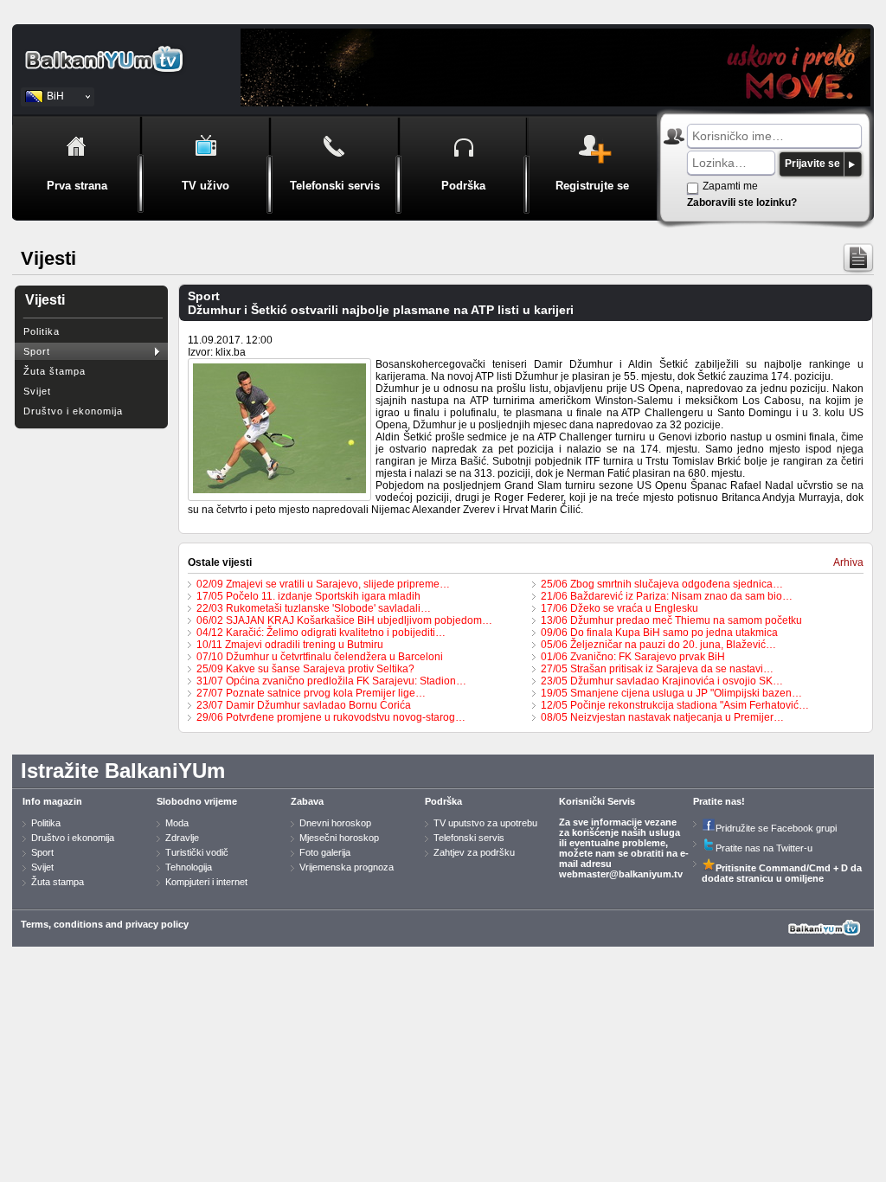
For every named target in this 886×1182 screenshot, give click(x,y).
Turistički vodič (196, 852)
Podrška (443, 801)
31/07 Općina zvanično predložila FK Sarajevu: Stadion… (331, 681)
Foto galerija (324, 852)
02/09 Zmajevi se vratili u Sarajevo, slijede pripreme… (323, 584)
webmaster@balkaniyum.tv (621, 874)
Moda (177, 823)
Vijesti (45, 299)
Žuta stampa (57, 882)
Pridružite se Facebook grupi (776, 828)
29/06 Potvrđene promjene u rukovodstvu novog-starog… (330, 717)
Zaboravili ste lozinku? (742, 202)
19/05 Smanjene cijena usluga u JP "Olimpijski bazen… (671, 693)
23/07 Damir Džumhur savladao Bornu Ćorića (303, 705)
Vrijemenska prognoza (346, 867)
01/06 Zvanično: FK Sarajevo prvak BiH (633, 657)
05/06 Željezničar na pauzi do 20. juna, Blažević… (658, 645)
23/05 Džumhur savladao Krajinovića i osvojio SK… (662, 681)
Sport (36, 351)
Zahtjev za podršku (474, 852)
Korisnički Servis (597, 801)
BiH (55, 96)
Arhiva (848, 562)
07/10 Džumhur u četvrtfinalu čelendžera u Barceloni (319, 657)
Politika (41, 331)
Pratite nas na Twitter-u (764, 848)
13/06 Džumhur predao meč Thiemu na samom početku (671, 620)
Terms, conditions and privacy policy (105, 924)
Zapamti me (730, 186)
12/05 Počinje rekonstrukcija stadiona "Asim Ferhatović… (675, 705)
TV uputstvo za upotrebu (485, 823)
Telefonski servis (468, 837)
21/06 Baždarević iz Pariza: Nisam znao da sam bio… (667, 596)
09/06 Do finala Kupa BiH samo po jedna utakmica (659, 632)
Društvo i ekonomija (73, 411)
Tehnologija (188, 867)
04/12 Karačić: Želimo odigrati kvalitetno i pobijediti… (321, 632)
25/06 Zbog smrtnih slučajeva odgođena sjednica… (662, 584)
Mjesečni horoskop (339, 837)
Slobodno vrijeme (197, 801)
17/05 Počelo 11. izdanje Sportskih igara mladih (308, 596)
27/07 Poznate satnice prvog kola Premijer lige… (311, 693)
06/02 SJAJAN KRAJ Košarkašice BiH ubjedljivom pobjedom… (344, 620)
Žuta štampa (54, 371)
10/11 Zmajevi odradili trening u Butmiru (289, 645)
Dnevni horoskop (335, 823)
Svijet (37, 391)
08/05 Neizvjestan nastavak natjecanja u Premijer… (662, 717)
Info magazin (52, 801)
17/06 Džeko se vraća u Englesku (619, 608)
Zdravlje (182, 837)
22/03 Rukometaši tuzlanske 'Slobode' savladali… (313, 608)
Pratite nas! (719, 801)
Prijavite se (812, 163)
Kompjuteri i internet (206, 882)
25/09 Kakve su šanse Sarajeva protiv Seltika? (305, 669)
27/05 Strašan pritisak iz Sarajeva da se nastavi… (657, 669)
